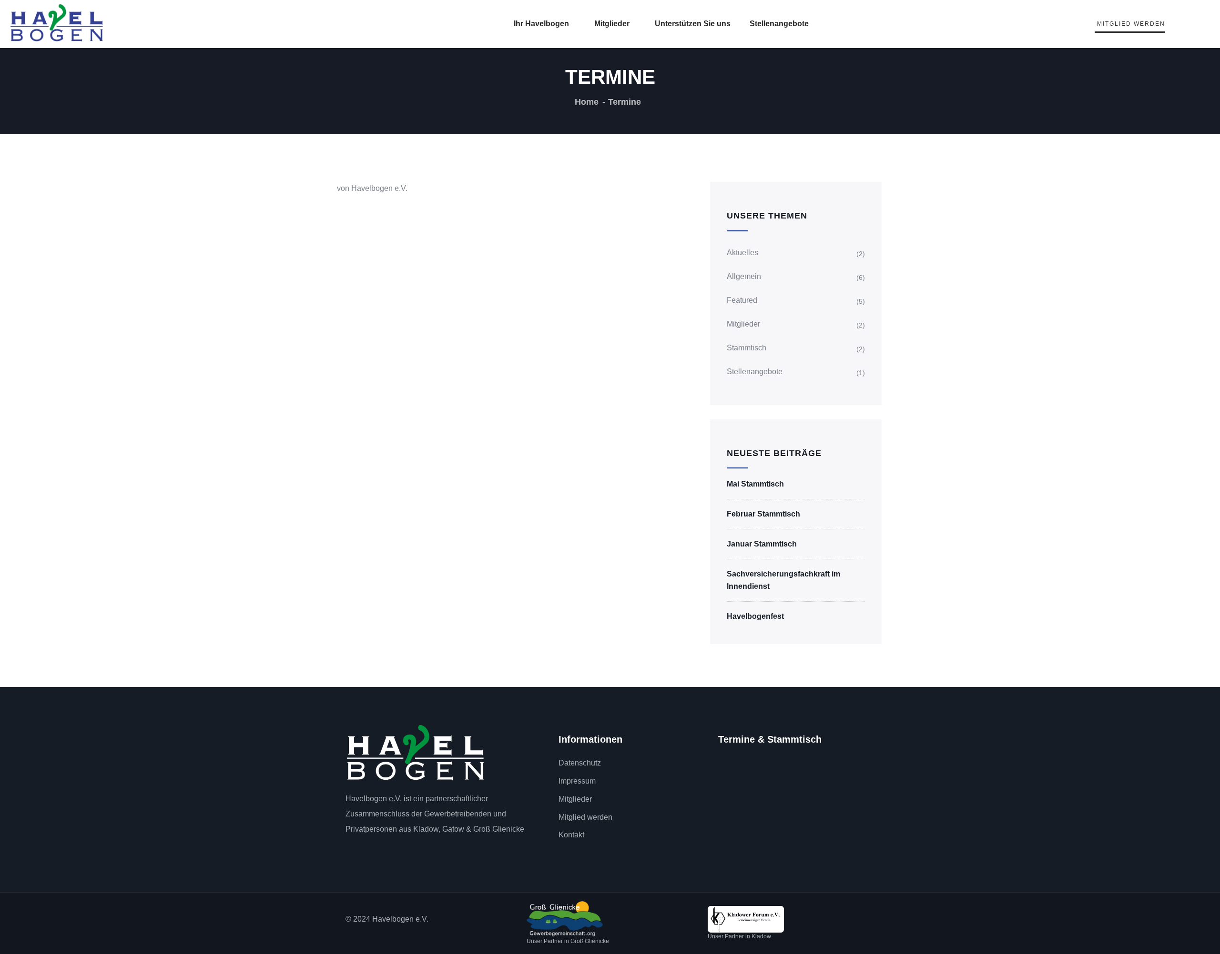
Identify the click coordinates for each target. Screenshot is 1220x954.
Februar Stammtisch (763, 514)
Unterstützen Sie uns (693, 24)
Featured (742, 300)
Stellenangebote (779, 24)
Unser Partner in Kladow (739, 936)
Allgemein (744, 276)
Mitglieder (612, 24)
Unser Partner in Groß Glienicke (568, 941)
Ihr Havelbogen (541, 24)
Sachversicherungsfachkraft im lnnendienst (783, 580)
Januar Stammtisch (762, 544)
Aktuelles (742, 252)
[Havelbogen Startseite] (57, 23)
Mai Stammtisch (755, 484)
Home (587, 102)
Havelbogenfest (755, 616)
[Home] (416, 753)
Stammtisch (746, 348)
